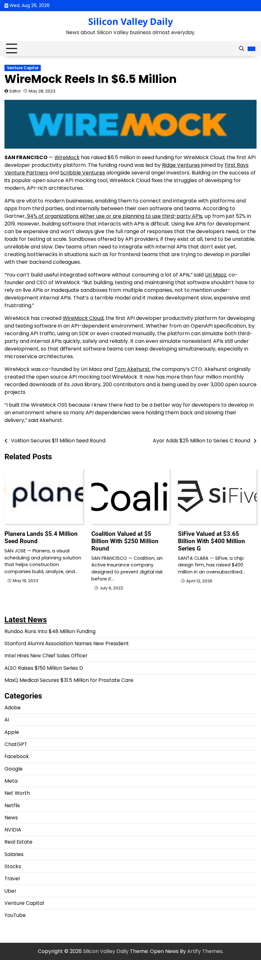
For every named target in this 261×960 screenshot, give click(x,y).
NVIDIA (12, 829)
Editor (15, 91)
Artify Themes (204, 951)
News (11, 817)
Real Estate (18, 841)
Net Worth (17, 793)
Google (13, 768)
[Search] (241, 49)
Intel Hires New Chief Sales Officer (46, 655)
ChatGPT (15, 744)
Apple (11, 732)
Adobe (12, 707)
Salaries (14, 854)
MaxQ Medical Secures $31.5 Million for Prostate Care (68, 680)
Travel (12, 878)
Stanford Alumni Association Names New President (66, 643)
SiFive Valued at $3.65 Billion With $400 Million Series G (211, 541)
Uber (10, 891)
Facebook (16, 756)
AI (6, 719)
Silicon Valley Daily (130, 21)
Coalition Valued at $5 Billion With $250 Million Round (125, 541)
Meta (11, 781)
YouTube (15, 915)
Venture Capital (22, 67)
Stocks (12, 866)
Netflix (12, 805)
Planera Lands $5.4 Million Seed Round (41, 537)
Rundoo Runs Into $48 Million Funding (49, 631)
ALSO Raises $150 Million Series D (43, 668)
